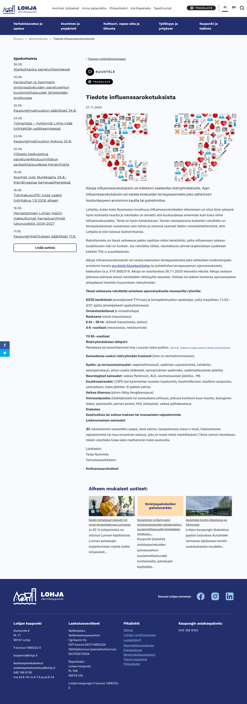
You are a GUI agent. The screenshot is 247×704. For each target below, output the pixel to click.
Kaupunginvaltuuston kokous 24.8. (43, 141)
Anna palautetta (94, 8)
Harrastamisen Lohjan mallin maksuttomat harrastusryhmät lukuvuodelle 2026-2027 (39, 218)
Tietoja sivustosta (135, 659)
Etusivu (18, 39)
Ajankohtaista (38, 39)
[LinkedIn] (229, 599)
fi (225, 7)
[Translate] (201, 8)
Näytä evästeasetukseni (139, 655)
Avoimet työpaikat (65, 8)
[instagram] (215, 599)
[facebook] (201, 599)
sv (234, 7)
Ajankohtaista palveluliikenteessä (42, 69)
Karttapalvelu (141, 8)
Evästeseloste (133, 650)
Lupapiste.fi (132, 640)
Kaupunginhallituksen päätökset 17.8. (45, 236)
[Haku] (242, 8)
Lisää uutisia (45, 247)
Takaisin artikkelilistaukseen (107, 59)
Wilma (128, 630)
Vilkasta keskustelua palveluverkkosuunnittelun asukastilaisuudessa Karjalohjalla (41, 159)
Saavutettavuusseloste (139, 645)
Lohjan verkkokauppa (140, 635)
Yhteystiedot (118, 8)
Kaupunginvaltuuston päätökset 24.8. (45, 110)
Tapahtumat (163, 8)
